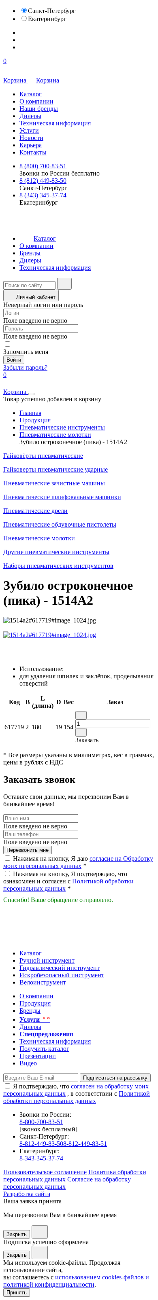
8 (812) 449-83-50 (42, 180)
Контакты (33, 152)
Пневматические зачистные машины (54, 483)
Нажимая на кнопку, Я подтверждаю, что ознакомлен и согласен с (68, 881)
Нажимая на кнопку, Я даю (78, 862)
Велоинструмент (42, 982)
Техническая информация (55, 123)
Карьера (30, 145)
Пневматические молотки (55, 434)
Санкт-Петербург (52, 10)
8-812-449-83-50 (41, 1143)
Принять (16, 1292)
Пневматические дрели (35, 510)
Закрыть (16, 1234)
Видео (28, 1063)
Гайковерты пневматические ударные (55, 469)
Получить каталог (44, 1048)
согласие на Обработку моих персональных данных (78, 862)
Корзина (47, 80)
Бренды (30, 253)
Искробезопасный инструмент (61, 975)
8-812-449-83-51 (85, 1143)
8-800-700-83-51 (41, 1121)
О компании (36, 101)
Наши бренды (38, 108)
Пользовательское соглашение (45, 1172)
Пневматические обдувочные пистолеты (59, 524)
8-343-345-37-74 (41, 1158)
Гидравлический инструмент (59, 967)
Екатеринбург (47, 18)
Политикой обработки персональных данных (76, 1097)
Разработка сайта (26, 1193)
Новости (31, 137)
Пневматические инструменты (62, 427)
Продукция (35, 420)
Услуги (29, 130)
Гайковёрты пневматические (43, 455)
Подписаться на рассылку (115, 1078)
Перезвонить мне (27, 850)
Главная (30, 412)
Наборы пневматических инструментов (58, 565)
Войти (13, 360)
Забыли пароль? (25, 367)
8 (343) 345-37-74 (42, 195)
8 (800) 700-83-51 (42, 166)
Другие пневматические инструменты (56, 551)
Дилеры (30, 115)
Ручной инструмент (47, 960)
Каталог (30, 94)
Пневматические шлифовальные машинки (62, 496)
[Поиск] (64, 284)
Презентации (37, 1055)
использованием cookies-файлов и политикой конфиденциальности (76, 1281)
